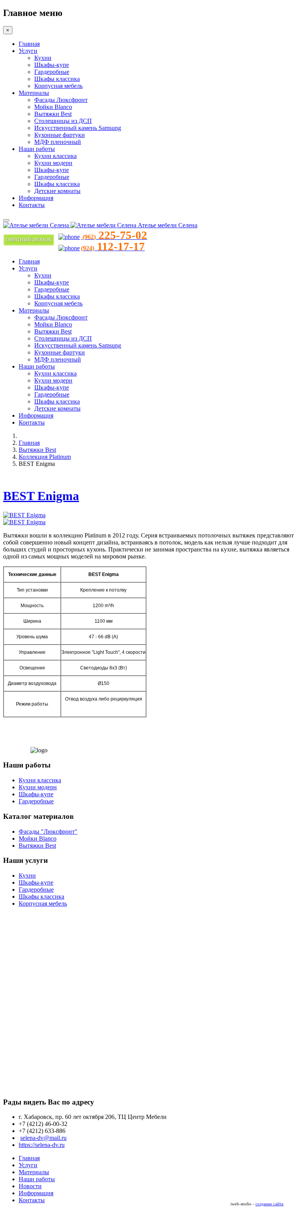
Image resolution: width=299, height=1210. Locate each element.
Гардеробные (51, 71)
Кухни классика (55, 156)
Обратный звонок (28, 239)
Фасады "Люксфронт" (48, 831)
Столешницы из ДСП (63, 121)
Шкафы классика (57, 79)
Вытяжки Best (53, 114)
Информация (36, 198)
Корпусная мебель (58, 86)
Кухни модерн (53, 163)
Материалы (34, 93)
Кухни (42, 57)
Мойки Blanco (53, 107)
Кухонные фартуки (59, 135)
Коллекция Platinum (45, 456)
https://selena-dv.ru (42, 1145)
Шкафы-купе (51, 64)
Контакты (32, 205)
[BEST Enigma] (24, 515)
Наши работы (37, 149)
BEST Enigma (41, 496)
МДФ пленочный (57, 142)
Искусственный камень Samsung (77, 128)
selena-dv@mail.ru (43, 1137)
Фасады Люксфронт (61, 100)
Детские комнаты (57, 191)
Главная (29, 43)
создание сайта (269, 1203)
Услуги (28, 50)
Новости (30, 1186)
